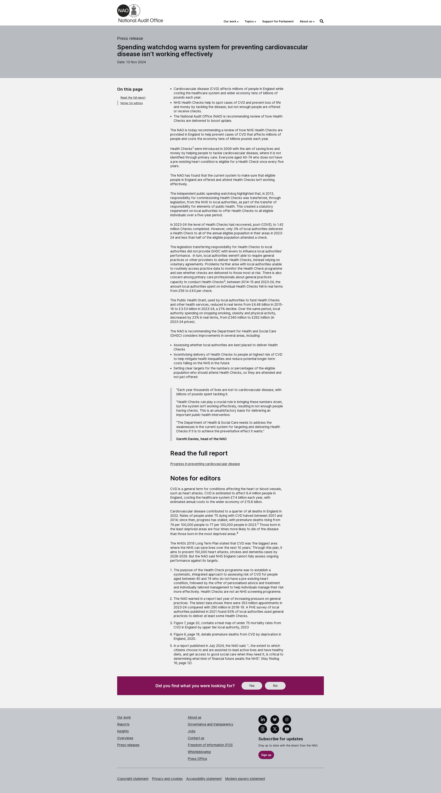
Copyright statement (132, 779)
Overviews (125, 738)
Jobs (192, 731)
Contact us (196, 738)
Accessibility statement (204, 779)
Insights (123, 731)
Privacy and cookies (167, 779)
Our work (124, 717)
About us (194, 717)
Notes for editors (131, 103)
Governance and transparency (210, 724)
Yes (252, 686)
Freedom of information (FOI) (210, 745)
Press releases (128, 745)
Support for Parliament (278, 21)
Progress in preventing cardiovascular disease (205, 464)
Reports (123, 724)
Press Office (197, 759)
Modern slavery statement (245, 779)
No (275, 686)
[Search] (322, 21)
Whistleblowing (199, 752)
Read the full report (133, 97)
